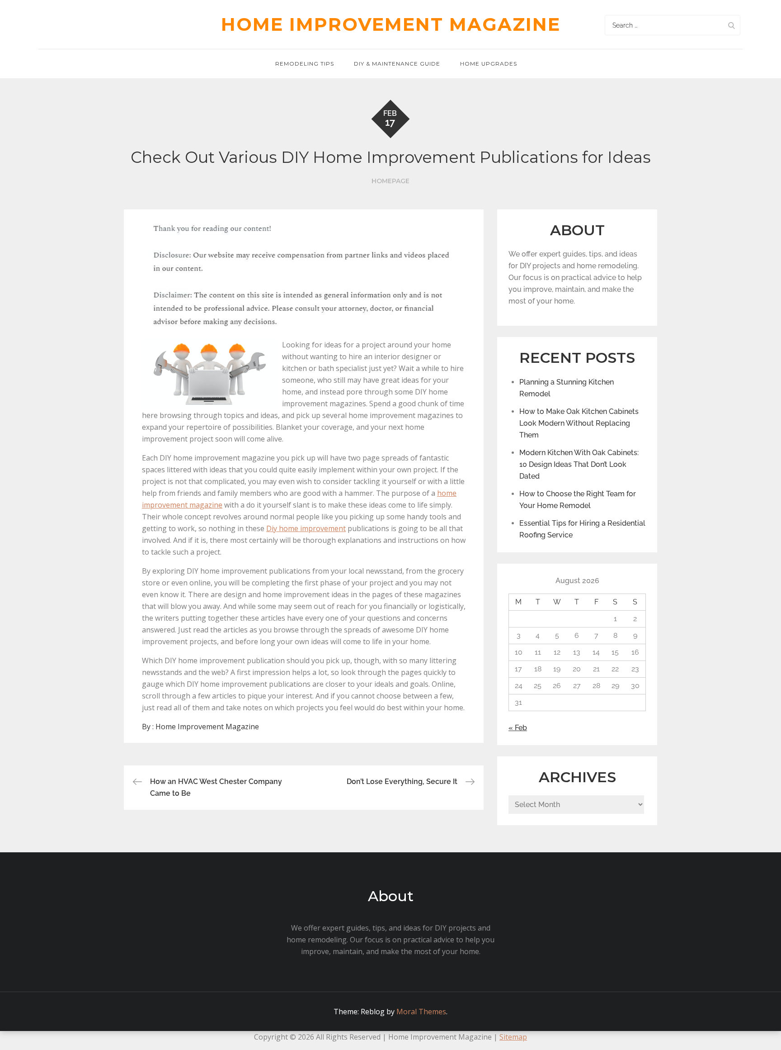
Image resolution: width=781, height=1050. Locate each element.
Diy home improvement (306, 528)
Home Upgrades (488, 63)
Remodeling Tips (304, 63)
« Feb (517, 727)
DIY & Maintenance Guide (397, 63)
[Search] (731, 25)
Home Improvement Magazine (390, 24)
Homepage (390, 181)
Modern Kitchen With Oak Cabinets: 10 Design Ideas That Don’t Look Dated (579, 464)
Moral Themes (421, 1012)
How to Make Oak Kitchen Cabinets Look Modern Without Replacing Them (579, 423)
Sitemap (513, 1037)
